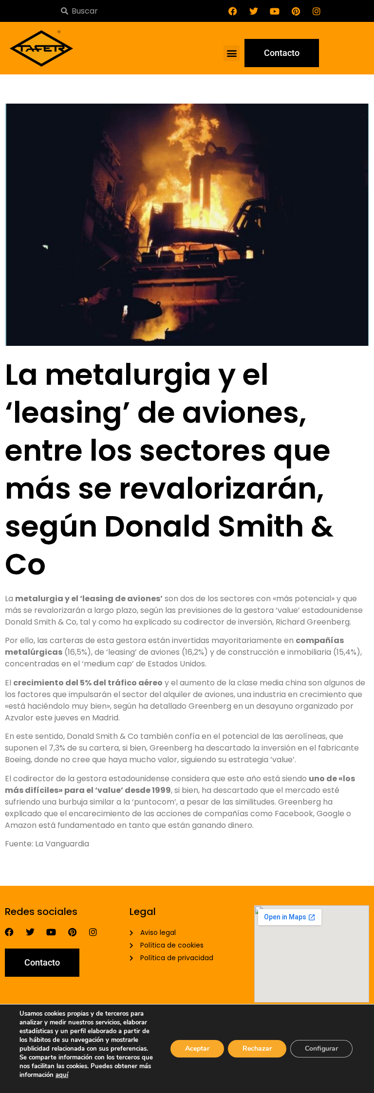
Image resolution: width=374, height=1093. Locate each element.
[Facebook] (232, 11)
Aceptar (197, 1048)
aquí (62, 1075)
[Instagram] (316, 11)
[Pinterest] (295, 11)
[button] (232, 53)
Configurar (321, 1048)
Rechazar (257, 1048)
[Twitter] (253, 11)
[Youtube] (274, 11)
